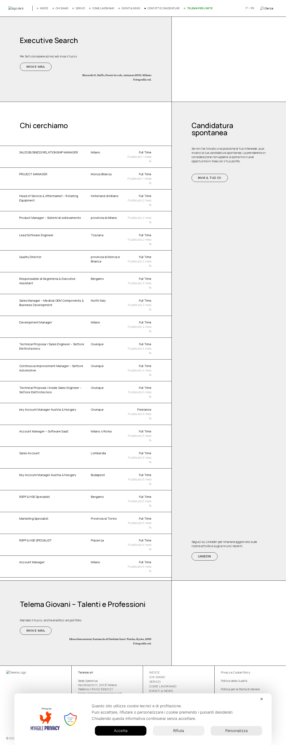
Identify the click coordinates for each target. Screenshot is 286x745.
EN (252, 8)
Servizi (155, 682)
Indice (154, 672)
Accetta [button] (121, 730)
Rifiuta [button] (178, 730)
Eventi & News (161, 691)
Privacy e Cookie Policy (235, 672)
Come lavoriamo (162, 686)
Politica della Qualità (234, 681)
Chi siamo (157, 677)
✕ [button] (261, 699)
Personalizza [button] (236, 730)
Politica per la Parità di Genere (240, 689)
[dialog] (143, 719)
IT (247, 8)
